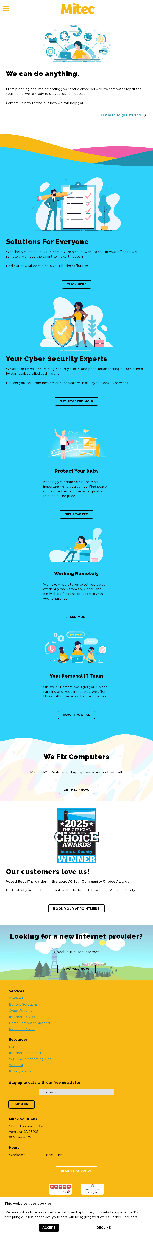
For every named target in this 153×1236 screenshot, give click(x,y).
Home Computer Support (29, 1023)
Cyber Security (21, 1010)
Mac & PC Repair (22, 1029)
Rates (13, 1046)
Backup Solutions (23, 1004)
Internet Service (22, 1017)
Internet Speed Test (25, 1053)
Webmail (16, 1065)
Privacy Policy (20, 1071)
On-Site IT (17, 998)
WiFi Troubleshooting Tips (30, 1059)
